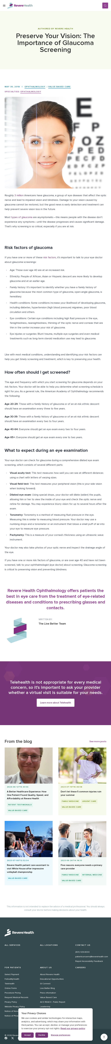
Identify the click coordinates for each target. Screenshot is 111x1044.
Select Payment (12, 974)
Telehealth (9, 983)
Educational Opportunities (52, 979)
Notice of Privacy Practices (17, 1016)
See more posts (97, 741)
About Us (46, 967)
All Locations (49, 945)
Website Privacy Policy (15, 1006)
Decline (41, 1035)
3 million (19, 195)
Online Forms (11, 988)
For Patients (13, 967)
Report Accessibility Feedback (89, 961)
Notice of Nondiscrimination (17, 1011)
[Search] (105, 5)
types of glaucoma (21, 217)
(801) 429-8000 (82, 952)
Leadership (45, 1006)
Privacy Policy (11, 1002)
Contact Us (82, 945)
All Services (13, 945)
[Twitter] (12, 1038)
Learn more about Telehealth (55, 702)
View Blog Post (27, 796)
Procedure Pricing (13, 993)
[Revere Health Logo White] (55, 932)
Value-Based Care (59, 86)
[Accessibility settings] (104, 1037)
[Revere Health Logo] (54, 5)
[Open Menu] (4, 5)
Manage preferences (60, 1035)
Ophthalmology (35, 86)
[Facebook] (6, 1038)
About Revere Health (50, 974)
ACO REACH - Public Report (52, 1002)
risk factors (49, 257)
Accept (27, 1035)
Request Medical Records (16, 997)
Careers (80, 967)
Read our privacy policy (73, 1028)
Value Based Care (48, 997)
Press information (48, 993)
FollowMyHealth (12, 979)
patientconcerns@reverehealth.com (91, 956)
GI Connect (45, 983)
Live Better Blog (47, 988)
